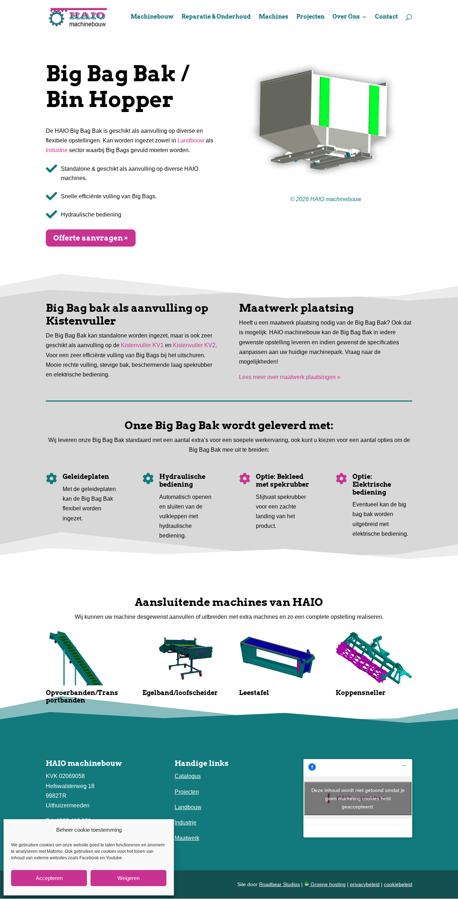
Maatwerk (187, 838)
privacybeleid (365, 884)
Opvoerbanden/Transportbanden (82, 696)
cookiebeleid (398, 884)
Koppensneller (361, 692)
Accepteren (49, 878)
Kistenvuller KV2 (194, 345)
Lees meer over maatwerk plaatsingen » (289, 377)
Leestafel (254, 692)
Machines (273, 17)
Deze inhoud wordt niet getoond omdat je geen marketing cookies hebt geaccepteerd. (358, 798)
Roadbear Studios (279, 884)
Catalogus (188, 776)
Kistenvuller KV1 (142, 345)
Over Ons (346, 17)
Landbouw (190, 140)
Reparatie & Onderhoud (216, 17)
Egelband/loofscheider (180, 692)
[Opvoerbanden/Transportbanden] (84, 658)
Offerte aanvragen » (90, 238)
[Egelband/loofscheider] (180, 658)
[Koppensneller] (374, 658)
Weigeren (128, 878)
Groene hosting (327, 884)
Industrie (57, 150)
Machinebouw (152, 17)
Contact (386, 17)
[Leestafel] (277, 658)
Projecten (310, 17)
